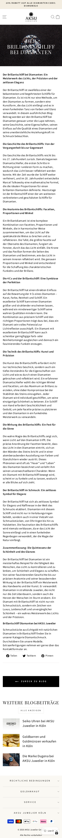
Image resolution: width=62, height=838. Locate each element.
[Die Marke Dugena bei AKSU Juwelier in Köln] (11, 759)
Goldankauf (30, 791)
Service (30, 802)
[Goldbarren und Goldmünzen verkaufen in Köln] (11, 740)
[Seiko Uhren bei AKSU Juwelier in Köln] (11, 724)
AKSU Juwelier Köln (30, 812)
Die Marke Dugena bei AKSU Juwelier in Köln (38, 758)
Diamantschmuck (35, 637)
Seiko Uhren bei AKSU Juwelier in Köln (38, 723)
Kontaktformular (13, 649)
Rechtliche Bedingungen (30, 780)
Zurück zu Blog (33, 681)
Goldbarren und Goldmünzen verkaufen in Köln (39, 741)
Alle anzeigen (31, 710)
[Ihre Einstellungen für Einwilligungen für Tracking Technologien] (56, 832)
